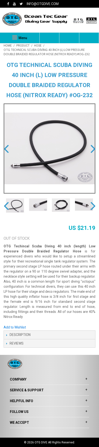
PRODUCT (23, 45)
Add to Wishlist (15, 327)
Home (8, 45)
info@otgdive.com (43, 4)
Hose (38, 45)
